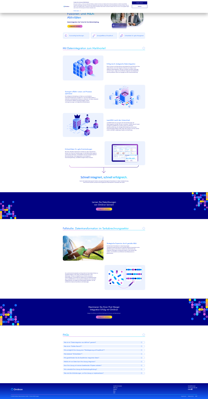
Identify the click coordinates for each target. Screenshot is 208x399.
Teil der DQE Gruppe (34, 396)
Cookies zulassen (139, 2)
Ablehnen (139, 6)
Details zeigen (76, 10)
